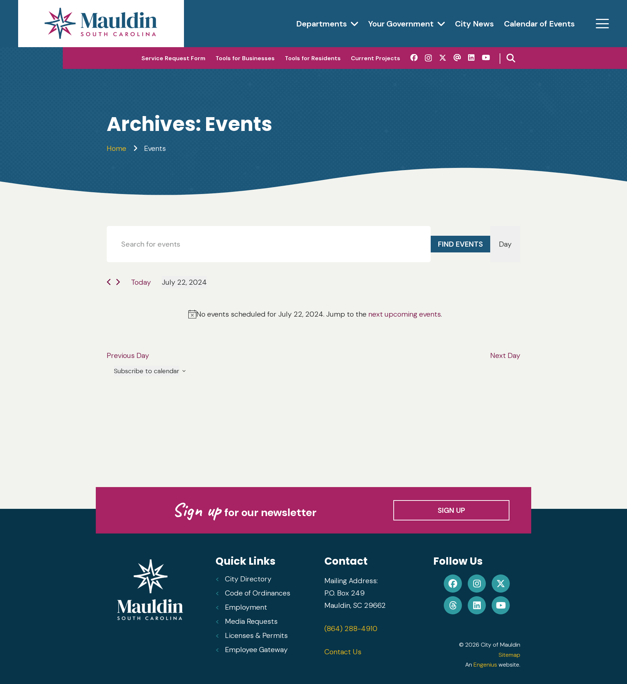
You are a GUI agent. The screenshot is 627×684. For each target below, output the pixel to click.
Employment (246, 607)
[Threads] (457, 57)
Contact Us (342, 651)
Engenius (485, 664)
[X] (442, 58)
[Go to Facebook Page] (452, 583)
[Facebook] (414, 57)
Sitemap (509, 655)
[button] (602, 23)
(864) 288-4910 (350, 628)
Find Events (460, 244)
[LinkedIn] (471, 57)
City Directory (248, 579)
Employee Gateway (256, 649)
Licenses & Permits (256, 635)
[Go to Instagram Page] (476, 583)
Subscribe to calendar (146, 371)
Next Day (505, 355)
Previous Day (128, 355)
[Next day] (118, 282)
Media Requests (251, 621)
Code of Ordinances (257, 593)
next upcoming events (404, 314)
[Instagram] (428, 58)
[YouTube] (486, 57)
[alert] (315, 314)
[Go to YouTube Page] (500, 605)
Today (141, 282)
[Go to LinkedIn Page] (476, 605)
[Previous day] (109, 282)
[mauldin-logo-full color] (101, 23)
